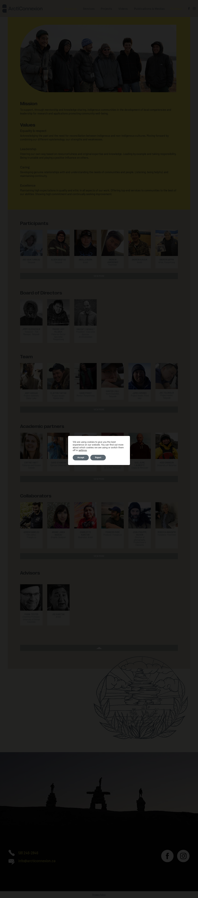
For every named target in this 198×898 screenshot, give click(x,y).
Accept (80, 457)
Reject (98, 457)
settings (83, 450)
